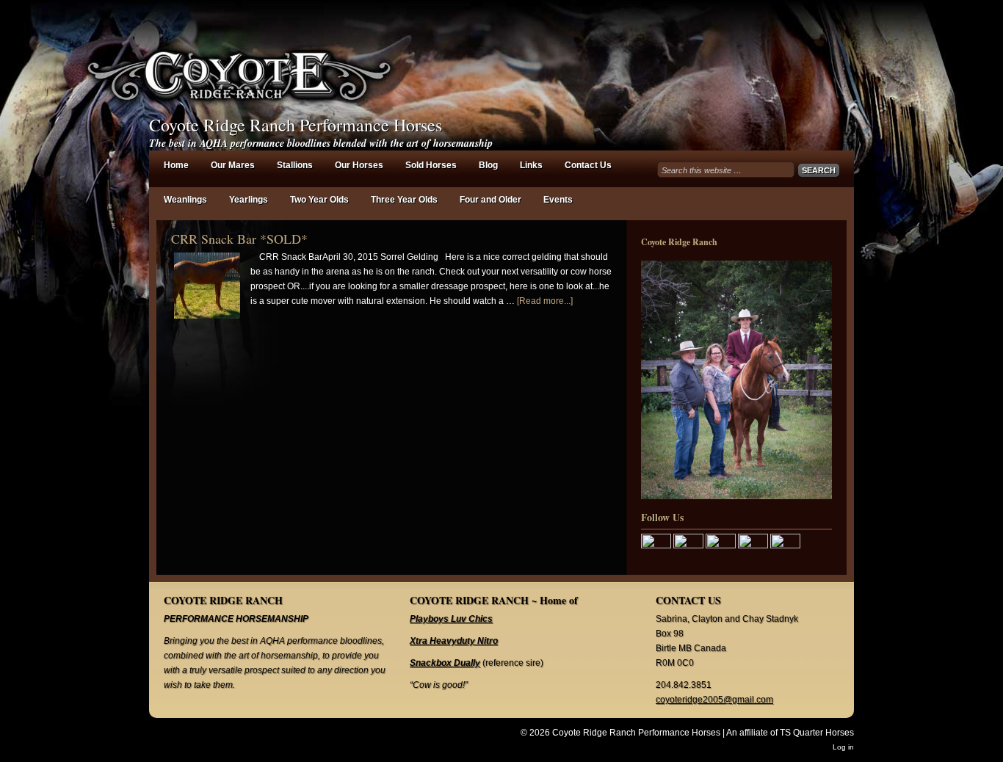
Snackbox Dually (445, 663)
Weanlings (185, 200)
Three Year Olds (404, 200)
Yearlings (248, 200)
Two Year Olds (319, 200)
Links (531, 165)
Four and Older (490, 200)
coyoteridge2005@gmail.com (714, 699)
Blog (488, 165)
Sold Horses (431, 165)
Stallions (295, 165)
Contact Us (588, 165)
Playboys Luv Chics (451, 619)
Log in (843, 747)
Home (176, 165)
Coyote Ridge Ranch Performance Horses (295, 125)
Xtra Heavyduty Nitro (454, 641)
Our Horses (359, 165)
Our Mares (233, 165)
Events (558, 200)
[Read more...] (545, 301)
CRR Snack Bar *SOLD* (239, 238)
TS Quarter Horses (817, 732)
